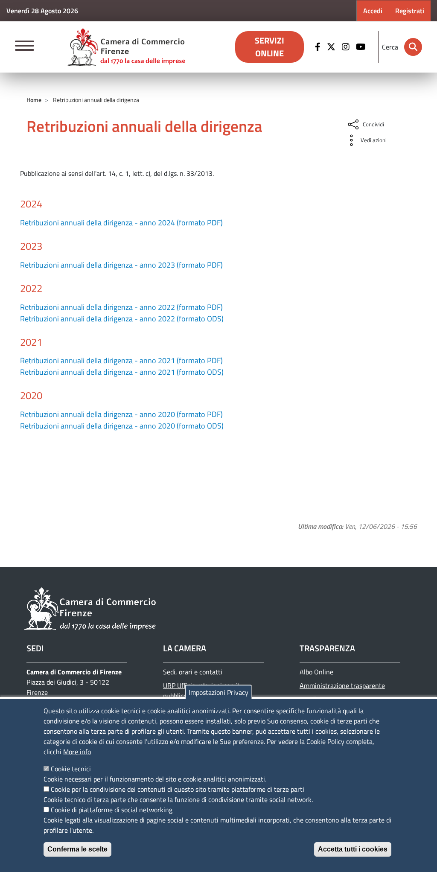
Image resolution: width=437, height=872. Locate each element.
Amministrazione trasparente (342, 685)
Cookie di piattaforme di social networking (111, 810)
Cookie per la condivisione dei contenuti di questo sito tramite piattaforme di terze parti (177, 789)
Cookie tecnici (71, 769)
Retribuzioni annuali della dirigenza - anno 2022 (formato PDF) (121, 307)
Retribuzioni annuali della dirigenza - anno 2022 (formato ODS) (122, 318)
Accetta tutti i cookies (352, 849)
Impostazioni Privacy (218, 692)
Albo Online (316, 672)
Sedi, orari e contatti (192, 672)
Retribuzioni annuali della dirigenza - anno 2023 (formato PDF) (121, 265)
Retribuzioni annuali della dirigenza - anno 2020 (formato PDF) (121, 414)
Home (33, 99)
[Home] (126, 47)
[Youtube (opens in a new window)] (362, 47)
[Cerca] (413, 47)
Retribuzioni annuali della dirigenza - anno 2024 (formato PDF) (121, 222)
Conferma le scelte (77, 849)
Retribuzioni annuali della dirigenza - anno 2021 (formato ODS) (122, 372)
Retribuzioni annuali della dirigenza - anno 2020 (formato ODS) (122, 426)
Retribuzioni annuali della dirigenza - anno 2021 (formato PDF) (121, 360)
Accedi (372, 11)
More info (77, 752)
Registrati (409, 11)
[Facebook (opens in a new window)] (319, 47)
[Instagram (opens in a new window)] (347, 47)
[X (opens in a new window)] (332, 47)
